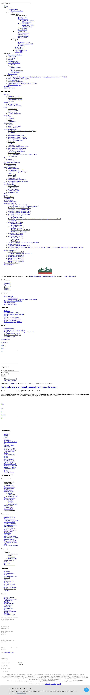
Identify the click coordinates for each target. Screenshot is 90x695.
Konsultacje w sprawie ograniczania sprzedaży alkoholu (23, 206)
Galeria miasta (12, 56)
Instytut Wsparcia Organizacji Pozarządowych (42, 276)
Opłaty (10, 134)
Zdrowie (6, 115)
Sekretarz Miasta (23, 28)
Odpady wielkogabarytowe (15, 140)
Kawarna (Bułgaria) (13, 189)
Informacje (11, 101)
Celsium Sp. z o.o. (9, 328)
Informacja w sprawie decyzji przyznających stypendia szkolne (29, 387)
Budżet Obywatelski (10, 250)
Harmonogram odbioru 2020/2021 (17, 138)
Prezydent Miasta (23, 17)
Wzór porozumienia (13, 168)
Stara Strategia (15, 239)
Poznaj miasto (8, 123)
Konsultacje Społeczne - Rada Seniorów (19, 214)
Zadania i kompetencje (28, 20)
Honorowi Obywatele (10, 201)
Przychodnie (11, 118)
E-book (13, 64)
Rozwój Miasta (8, 296)
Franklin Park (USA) (13, 190)
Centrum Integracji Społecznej (12, 319)
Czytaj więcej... (21, 693)
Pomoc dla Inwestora (10, 536)
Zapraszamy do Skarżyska (15, 55)
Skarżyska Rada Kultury (14, 105)
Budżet (6, 195)
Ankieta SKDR (12, 176)
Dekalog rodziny (9, 264)
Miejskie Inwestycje (9, 336)
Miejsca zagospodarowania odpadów (18, 146)
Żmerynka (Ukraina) (13, 186)
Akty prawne (11, 132)
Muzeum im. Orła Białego (11, 317)
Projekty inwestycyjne (10, 304)
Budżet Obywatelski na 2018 (16, 256)
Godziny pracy (22, 34)
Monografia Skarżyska (14, 63)
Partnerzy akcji (12, 175)
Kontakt (6, 86)
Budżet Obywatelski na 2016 (16, 252)
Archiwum (7, 289)
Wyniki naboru (12, 165)
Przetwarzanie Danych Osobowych (17, 172)
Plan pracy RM (19, 48)
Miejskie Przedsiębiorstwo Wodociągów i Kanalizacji (19, 332)
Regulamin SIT (12, 159)
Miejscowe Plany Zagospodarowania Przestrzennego (22, 299)
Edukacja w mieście (13, 96)
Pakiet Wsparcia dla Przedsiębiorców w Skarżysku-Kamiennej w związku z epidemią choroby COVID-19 (37, 77)
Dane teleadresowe (23, 33)
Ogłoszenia (7, 285)
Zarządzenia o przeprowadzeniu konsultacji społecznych (23, 242)
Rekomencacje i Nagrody (11, 537)
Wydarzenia (7, 286)
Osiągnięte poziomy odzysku (16, 149)
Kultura (6, 102)
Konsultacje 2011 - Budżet (15, 233)
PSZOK (10, 143)
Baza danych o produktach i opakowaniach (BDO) (22, 131)
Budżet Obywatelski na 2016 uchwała (21, 253)
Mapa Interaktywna (13, 61)
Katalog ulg (11, 173)
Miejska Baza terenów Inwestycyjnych (18, 78)
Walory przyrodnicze (17, 70)
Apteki (10, 120)
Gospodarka (7, 534)
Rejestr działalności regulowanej (17, 148)
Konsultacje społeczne (10, 203)
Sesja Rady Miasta (9, 88)
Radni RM (21, 45)
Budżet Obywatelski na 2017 (16, 255)
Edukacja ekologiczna (14, 153)
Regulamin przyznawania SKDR (17, 179)
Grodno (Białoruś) (13, 192)
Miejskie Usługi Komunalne (12, 333)
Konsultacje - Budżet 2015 (15, 216)
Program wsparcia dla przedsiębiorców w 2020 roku (22, 83)
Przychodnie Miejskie (10, 320)
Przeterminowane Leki (14, 145)
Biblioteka (7, 311)
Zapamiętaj (4, 374)
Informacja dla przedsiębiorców (16, 151)
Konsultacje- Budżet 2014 (15, 220)
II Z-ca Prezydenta (23, 23)
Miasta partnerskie (9, 184)
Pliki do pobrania (12, 156)
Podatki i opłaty (22, 37)
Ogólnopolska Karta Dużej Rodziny (18, 181)
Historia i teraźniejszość (14, 126)
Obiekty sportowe (13, 110)
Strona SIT (11, 160)
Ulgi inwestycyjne (9, 539)
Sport (5, 107)
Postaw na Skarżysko (10, 530)
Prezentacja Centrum (17, 228)
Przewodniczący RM (24, 42)
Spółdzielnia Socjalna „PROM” (13, 322)
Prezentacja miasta (13, 554)
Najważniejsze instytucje (14, 85)
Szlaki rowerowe (12, 58)
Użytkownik (4, 370)
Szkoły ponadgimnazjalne (15, 99)
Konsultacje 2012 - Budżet (15, 222)
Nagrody (6, 288)
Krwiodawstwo (12, 121)
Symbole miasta (8, 200)
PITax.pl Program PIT (71, 276)
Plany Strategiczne (13, 298)
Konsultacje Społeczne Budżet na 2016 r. (19, 208)
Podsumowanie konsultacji (18, 231)
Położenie (10, 124)
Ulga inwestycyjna (9, 302)
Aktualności (7, 283)
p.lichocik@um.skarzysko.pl (53, 684)
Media (6, 194)
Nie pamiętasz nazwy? (10, 379)
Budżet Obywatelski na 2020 (16, 260)
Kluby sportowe (12, 112)
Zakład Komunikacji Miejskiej (12, 335)
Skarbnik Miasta (22, 30)
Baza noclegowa (12, 74)
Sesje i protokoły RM (21, 50)
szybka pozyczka (10, 2)
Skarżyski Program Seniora (11, 183)
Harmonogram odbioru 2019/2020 (17, 137)
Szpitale (10, 116)
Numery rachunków (23, 36)
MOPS (6, 315)
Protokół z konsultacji (17, 217)
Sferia (13, 69)
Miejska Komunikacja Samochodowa (14, 330)
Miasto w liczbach (13, 127)
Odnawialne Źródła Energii (11, 263)
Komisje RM (18, 47)
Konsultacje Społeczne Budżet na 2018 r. (19, 211)
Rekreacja (10, 59)
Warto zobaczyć (15, 72)
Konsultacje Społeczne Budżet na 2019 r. (19, 212)
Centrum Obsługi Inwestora (12, 162)
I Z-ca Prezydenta (23, 19)
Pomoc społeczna (9, 197)
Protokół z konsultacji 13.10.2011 (20, 230)
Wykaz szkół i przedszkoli (15, 98)
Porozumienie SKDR (14, 178)
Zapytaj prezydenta (13, 9)
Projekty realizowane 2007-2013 (13, 301)
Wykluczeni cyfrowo (10, 164)
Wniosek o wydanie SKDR (15, 170)
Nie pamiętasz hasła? (10, 380)
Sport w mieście (12, 109)
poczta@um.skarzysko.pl (9, 652)
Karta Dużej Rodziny (10, 167)
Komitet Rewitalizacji (14, 244)
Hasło (2, 372)
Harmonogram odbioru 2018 (16, 135)
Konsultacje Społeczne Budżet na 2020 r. (19, 245)
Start (8, 383)
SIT (5, 157)
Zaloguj (3, 376)
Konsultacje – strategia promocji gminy (18, 205)
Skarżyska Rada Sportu (14, 113)
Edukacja (6, 94)
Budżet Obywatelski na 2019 (16, 258)
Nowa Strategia (15, 241)
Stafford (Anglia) (12, 187)
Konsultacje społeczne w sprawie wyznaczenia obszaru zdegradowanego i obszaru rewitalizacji (34, 219)
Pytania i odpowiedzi (17, 11)
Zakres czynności (26, 22)
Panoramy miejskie (16, 67)
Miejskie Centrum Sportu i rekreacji (14, 314)
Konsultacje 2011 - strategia (15, 236)
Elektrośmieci (11, 142)
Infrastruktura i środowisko (15, 81)
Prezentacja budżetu (16, 223)
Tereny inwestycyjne (10, 528)
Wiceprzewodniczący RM (25, 44)
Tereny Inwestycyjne (13, 80)
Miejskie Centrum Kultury (11, 312)
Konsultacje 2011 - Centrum (15, 227)
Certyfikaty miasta (9, 198)
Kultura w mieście (13, 104)
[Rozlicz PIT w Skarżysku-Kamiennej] (45, 273)
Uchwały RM (18, 52)
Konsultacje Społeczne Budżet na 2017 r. (19, 209)
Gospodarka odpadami (10, 129)
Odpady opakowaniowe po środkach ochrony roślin (22, 154)
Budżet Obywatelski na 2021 (16, 261)
